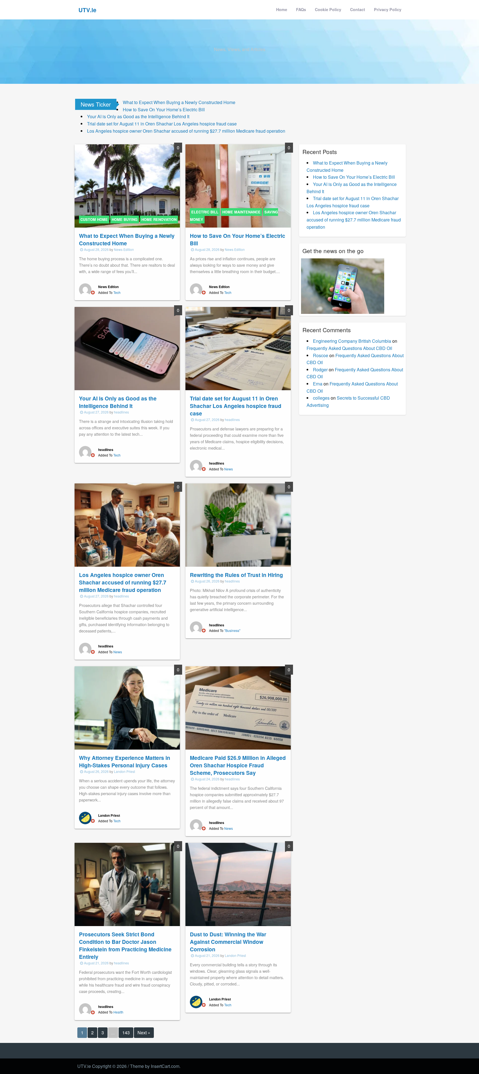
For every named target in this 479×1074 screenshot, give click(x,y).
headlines (121, 412)
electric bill (204, 212)
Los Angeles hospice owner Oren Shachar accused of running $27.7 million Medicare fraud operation (186, 131)
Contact (357, 9)
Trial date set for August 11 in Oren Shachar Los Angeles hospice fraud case (162, 123)
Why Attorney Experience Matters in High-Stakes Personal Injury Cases (124, 761)
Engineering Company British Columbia (352, 341)
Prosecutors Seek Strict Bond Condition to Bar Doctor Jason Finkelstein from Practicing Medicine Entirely (125, 945)
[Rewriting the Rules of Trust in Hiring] (238, 524)
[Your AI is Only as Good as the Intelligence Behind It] (127, 348)
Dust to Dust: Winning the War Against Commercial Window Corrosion (228, 941)
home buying (124, 219)
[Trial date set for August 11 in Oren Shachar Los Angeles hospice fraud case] (238, 348)
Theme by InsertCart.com (154, 1066)
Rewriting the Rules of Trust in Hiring (236, 575)
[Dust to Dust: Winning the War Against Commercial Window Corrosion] (238, 884)
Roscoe (320, 355)
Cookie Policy (328, 9)
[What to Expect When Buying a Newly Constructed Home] (127, 185)
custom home (94, 219)
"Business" (232, 630)
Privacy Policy (387, 9)
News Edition (124, 249)
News (228, 469)
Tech (117, 292)
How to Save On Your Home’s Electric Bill (164, 109)
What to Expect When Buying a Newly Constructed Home (179, 102)
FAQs (301, 9)
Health (118, 1012)
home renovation (159, 219)
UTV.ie (87, 10)
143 (126, 1032)
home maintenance (241, 212)
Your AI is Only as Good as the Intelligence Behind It (138, 116)
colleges (321, 398)
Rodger (320, 369)
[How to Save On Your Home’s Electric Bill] (238, 185)
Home (281, 9)
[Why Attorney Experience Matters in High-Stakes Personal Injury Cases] (127, 707)
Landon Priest (124, 771)
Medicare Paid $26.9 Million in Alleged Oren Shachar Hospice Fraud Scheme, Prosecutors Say (238, 765)
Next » (143, 1032)
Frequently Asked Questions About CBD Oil (349, 348)
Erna (317, 383)
